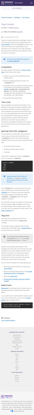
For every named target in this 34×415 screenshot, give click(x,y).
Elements (17, 377)
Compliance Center (17, 341)
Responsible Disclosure (7, 409)
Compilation (6, 67)
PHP (17, 360)
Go (17, 363)
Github (18, 388)
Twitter (15, 388)
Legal (10, 407)
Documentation (17, 337)
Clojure (17, 367)
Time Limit (5, 102)
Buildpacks (17, 17)
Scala (17, 365)
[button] (31, 162)
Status (17, 348)
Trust (15, 409)
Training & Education (17, 342)
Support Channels (17, 346)
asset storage (8, 268)
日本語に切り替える (14, 27)
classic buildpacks (14, 61)
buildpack (4, 192)
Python (17, 362)
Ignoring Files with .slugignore (14, 131)
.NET (17, 369)
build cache (13, 276)
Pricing (17, 381)
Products (17, 379)
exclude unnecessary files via (18, 272)
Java (17, 358)
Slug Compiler (26, 17)
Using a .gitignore (6, 211)
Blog (17, 344)
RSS (13, 388)
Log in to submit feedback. (8, 320)
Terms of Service (17, 407)
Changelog (17, 339)
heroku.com (5, 407)
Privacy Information (27, 407)
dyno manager (5, 44)
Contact (20, 409)
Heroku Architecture (6, 17)
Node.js (17, 354)
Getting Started (17, 335)
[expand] (19, 32)
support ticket (26, 228)
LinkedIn (20, 388)
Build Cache (6, 285)
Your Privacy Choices (19, 411)
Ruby (17, 356)
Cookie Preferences (27, 409)
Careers (17, 375)
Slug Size (5, 215)
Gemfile (6, 89)
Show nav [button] (31, 3)
